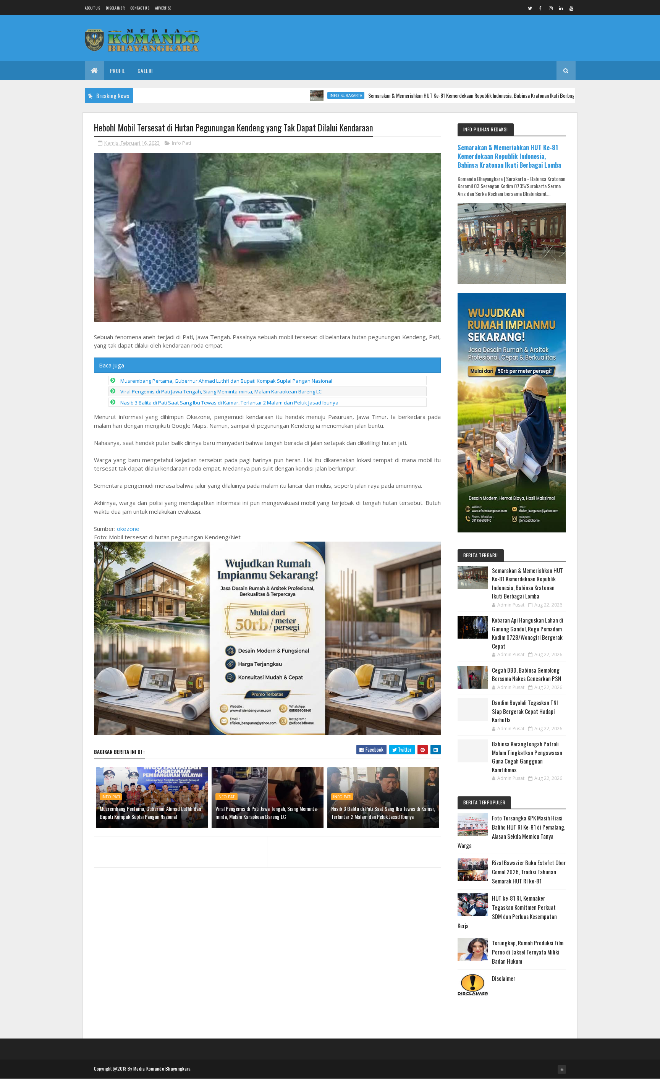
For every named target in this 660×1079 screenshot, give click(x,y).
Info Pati (181, 142)
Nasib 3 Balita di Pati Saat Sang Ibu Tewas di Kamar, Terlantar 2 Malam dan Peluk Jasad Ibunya (229, 402)
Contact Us (139, 8)
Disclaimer (115, 8)
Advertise (163, 8)
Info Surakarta (311, 95)
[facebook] (540, 8)
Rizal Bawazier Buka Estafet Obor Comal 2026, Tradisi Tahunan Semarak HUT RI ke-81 (529, 871)
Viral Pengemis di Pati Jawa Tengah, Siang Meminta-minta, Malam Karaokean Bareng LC (221, 391)
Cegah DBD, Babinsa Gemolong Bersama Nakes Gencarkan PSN (526, 674)
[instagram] (551, 8)
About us (92, 8)
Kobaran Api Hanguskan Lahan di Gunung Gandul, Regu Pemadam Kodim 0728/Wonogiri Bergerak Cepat (527, 633)
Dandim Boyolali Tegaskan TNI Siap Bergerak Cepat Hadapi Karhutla (525, 711)
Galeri (145, 70)
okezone (128, 528)
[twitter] (530, 8)
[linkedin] (561, 8)
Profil (117, 70)
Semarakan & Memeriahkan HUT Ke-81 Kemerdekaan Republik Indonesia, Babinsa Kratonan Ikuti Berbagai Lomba (446, 95)
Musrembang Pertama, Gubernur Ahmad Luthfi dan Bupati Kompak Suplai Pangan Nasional (226, 380)
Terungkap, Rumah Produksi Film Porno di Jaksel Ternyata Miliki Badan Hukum (527, 951)
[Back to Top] (562, 1069)
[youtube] (571, 8)
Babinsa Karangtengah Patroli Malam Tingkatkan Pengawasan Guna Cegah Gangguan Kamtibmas (527, 756)
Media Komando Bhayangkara (162, 1068)
